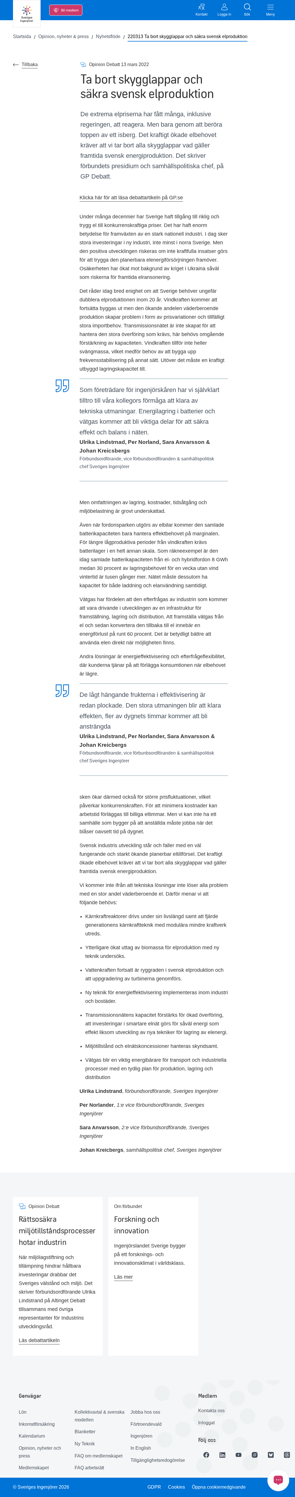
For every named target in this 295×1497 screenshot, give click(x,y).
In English (141, 1448)
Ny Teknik (85, 1443)
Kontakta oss (211, 1410)
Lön (23, 1412)
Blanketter (85, 1431)
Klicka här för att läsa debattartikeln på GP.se (131, 197)
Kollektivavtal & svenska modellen (99, 1416)
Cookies (176, 1487)
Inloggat (206, 1422)
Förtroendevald (146, 1424)
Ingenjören (141, 1436)
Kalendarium (32, 1436)
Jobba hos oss (145, 1412)
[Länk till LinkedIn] (222, 1455)
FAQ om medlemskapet (98, 1455)
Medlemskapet (34, 1467)
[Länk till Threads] (287, 1455)
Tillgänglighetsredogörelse (156, 1460)
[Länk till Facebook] (206, 1455)
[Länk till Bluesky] (270, 1455)
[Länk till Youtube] (238, 1455)
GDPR (154, 1487)
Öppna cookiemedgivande (219, 1487)
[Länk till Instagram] (254, 1455)
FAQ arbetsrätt (89, 1467)
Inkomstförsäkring (37, 1424)
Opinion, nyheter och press (40, 1452)
